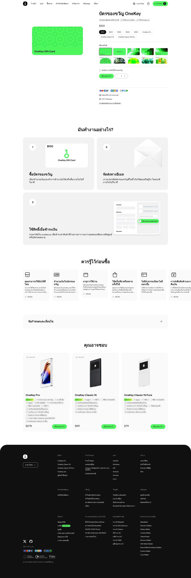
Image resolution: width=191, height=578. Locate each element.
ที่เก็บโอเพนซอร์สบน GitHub (94, 522)
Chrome (115, 475)
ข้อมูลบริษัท (61, 522)
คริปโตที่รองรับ (145, 464)
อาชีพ (59, 526)
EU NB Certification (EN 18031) (95, 533)
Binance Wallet (145, 540)
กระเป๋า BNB (117, 540)
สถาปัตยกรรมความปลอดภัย (94, 502)
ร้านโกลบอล (89, 461)
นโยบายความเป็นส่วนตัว (66, 533)
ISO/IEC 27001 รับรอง (92, 529)
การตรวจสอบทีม (63, 540)
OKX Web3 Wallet (146, 544)
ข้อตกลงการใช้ (63, 537)
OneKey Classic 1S (64, 464)
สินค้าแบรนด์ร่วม (119, 502)
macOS (115, 461)
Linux (115, 479)
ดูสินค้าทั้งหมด (62, 475)
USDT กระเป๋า (117, 536)
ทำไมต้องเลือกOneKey (92, 495)
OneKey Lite (62, 472)
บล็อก (87, 506)
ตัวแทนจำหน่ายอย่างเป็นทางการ (124, 506)
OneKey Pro (62, 461)
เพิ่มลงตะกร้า (106, 76)
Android (115, 472)
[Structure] (161, 60)
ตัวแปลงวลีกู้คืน (145, 468)
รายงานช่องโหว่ (90, 536)
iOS (114, 468)
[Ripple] (161, 51)
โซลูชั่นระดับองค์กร (119, 495)
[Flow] (105, 60)
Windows (116, 464)
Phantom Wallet (145, 526)
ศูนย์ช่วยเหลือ (145, 495)
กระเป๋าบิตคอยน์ (118, 522)
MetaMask (144, 522)
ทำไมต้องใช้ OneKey (92, 499)
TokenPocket (144, 536)
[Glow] (133, 60)
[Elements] (133, 51)
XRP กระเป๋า (117, 533)
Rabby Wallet (145, 529)
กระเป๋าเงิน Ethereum (120, 526)
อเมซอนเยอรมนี (90, 473)
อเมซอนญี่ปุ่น (89, 464)
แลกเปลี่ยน (144, 461)
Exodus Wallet (145, 551)
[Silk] (119, 60)
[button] (41, 4)
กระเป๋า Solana (118, 529)
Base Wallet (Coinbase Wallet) (150, 547)
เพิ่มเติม (29, 297)
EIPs (141, 472)
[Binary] (119, 51)
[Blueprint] (105, 51)
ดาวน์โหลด (158, 4)
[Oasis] (147, 60)
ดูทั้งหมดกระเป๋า (118, 544)
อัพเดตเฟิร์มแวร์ (145, 502)
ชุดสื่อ (60, 529)
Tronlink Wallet (145, 533)
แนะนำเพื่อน (117, 499)
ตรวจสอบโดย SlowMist (93, 526)
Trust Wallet (144, 555)
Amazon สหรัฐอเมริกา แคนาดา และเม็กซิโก (97, 469)
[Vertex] (147, 51)
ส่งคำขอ (143, 499)
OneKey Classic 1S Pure (66, 468)
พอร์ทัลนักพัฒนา (63, 495)
